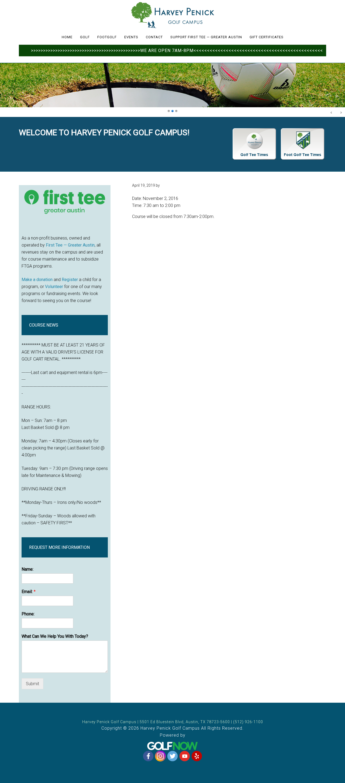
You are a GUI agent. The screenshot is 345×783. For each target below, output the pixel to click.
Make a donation (37, 279)
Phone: (28, 613)
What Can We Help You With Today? (55, 636)
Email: (29, 591)
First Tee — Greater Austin (70, 245)
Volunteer (54, 286)
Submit (32, 683)
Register (70, 279)
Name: (27, 569)
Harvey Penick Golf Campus (172, 14)
